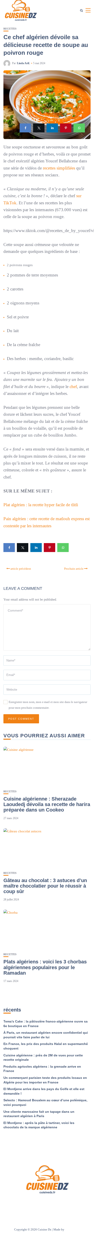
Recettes (9, 28)
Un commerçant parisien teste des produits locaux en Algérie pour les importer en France (45, 1080)
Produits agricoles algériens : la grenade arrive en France (42, 1069)
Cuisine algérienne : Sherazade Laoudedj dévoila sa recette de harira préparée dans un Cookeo (46, 804)
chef (73, 386)
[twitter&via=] (38, 127)
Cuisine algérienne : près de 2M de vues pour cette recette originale (43, 1057)
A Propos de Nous (20, 1203)
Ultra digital (72, 1229)
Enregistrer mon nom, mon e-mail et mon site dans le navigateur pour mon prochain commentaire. (48, 704)
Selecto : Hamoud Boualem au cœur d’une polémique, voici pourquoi (45, 1102)
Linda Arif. (23, 63)
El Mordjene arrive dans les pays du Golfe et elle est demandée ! (43, 1091)
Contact (41, 1203)
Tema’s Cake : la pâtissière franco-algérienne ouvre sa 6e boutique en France (45, 1024)
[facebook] (25, 127)
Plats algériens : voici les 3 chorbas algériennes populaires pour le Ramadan (45, 967)
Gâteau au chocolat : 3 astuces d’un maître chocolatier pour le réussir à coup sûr (45, 886)
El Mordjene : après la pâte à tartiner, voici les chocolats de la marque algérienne (38, 1125)
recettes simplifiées (59, 168)
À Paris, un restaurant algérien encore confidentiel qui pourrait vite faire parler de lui (45, 1035)
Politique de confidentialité (68, 1203)
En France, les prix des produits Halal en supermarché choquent (45, 1046)
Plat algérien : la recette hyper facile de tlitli (40, 504)
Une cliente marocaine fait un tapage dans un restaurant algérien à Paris (38, 1114)
